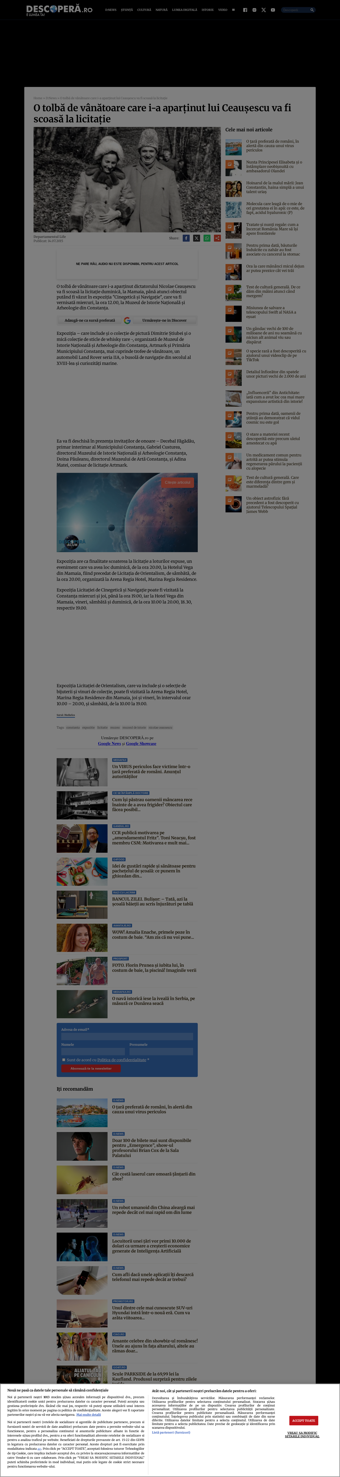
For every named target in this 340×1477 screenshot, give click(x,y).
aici (39, 1448)
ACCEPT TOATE (303, 1420)
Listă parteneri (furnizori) (171, 1432)
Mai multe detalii (88, 1414)
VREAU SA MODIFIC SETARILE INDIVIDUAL (302, 1434)
